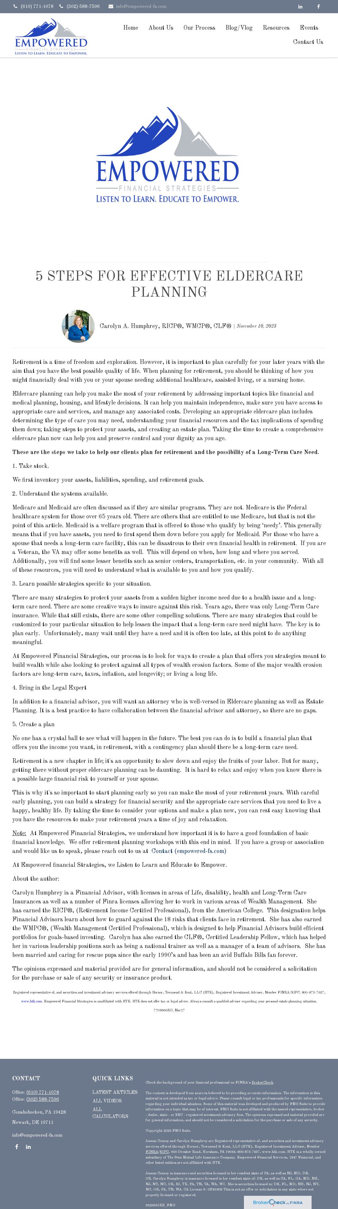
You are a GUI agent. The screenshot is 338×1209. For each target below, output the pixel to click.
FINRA (152, 1152)
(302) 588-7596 (42, 1099)
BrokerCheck (262, 1083)
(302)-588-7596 (83, 6)
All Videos (107, 1101)
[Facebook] (318, 6)
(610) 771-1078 (37, 6)
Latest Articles (115, 1092)
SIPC (164, 1152)
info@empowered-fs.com (141, 6)
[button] (130, 28)
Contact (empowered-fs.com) (189, 851)
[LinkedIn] (300, 6)
